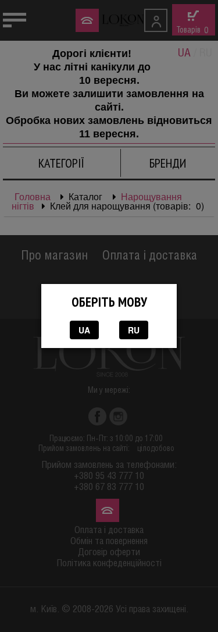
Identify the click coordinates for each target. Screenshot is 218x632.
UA (84, 330)
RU (134, 330)
